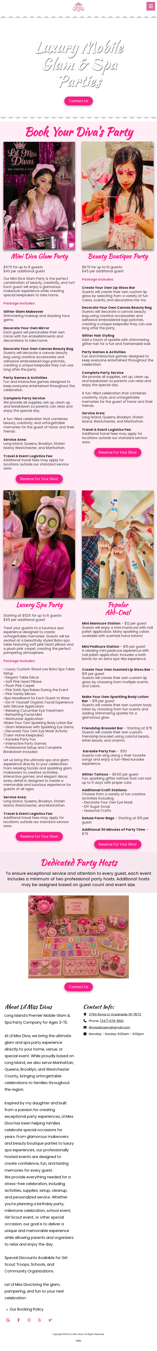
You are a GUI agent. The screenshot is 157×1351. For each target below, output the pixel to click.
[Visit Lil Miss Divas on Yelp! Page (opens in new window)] (39, 1320)
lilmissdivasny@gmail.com (109, 1027)
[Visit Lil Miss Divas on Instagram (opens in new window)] (29, 1320)
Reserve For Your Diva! (39, 478)
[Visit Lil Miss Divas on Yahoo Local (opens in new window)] (50, 1320)
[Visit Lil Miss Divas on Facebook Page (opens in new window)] (18, 1320)
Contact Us (78, 100)
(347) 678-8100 (111, 1021)
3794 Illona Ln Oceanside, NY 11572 (115, 1014)
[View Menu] (150, 6)
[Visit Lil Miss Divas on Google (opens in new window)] (8, 1320)
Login (78, 1340)
